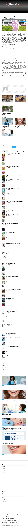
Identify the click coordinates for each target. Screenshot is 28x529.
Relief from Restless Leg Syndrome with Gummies (12, 166)
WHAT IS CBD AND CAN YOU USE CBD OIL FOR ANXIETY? (14, 252)
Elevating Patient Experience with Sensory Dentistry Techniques (11, 428)
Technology (3, 507)
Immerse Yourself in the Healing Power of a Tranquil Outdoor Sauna (7, 102)
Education (3, 474)
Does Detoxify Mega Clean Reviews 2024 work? (12, 162)
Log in (3, 363)
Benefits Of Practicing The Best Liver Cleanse (8, 225)
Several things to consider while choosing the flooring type (9, 256)
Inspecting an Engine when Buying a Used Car (12, 315)
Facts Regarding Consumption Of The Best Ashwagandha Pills (10, 223)
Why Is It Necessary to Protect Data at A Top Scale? (12, 267)
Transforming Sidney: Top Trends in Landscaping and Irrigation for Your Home (7, 113)
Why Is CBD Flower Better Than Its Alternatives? (12, 236)
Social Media (3, 503)
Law (2, 495)
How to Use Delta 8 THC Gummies (10, 263)
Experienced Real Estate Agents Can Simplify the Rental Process (14, 197)
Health (3, 491)
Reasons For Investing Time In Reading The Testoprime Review (14, 201)
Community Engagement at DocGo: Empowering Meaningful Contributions (14, 193)
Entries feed (3, 365)
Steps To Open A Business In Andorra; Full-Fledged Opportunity (14, 285)
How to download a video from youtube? (11, 333)
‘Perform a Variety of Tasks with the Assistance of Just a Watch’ (14, 350)
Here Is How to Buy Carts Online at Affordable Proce (13, 179)
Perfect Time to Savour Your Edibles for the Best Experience (14, 153)
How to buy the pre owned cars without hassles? (12, 302)
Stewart (12, 18)
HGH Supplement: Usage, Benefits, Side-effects (12, 210)
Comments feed (4, 367)
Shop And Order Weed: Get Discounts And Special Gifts (13, 289)
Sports (3, 505)
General (3, 489)
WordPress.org (4, 369)
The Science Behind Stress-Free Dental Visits (7, 136)
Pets (2, 497)
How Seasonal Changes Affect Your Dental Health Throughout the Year (7, 126)
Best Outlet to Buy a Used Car (10, 298)
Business (3, 468)
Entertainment (4, 476)
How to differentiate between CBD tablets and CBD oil (13, 276)
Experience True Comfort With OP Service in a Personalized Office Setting (20, 102)
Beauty (3, 466)
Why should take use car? (9, 320)
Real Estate (3, 499)
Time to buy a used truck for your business (11, 311)
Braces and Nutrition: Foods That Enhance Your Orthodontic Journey (12, 455)
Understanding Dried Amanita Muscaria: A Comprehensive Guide (14, 157)
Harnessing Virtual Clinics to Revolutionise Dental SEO (10, 442)
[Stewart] (5, 89)
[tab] (5, 151)
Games (3, 487)
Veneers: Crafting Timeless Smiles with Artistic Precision (20, 126)
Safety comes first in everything (10, 355)
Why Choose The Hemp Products (10, 232)
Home (2, 493)
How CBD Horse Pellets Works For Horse (7, 241)
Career (3, 470)
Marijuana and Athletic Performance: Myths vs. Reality (13, 175)
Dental (3, 399)
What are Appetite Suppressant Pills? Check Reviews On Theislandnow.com (13, 244)
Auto (2, 464)
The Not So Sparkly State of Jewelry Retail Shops (12, 346)
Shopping (3, 501)
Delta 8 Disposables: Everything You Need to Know (13, 214)
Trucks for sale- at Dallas (9, 324)
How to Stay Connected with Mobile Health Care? (12, 188)
